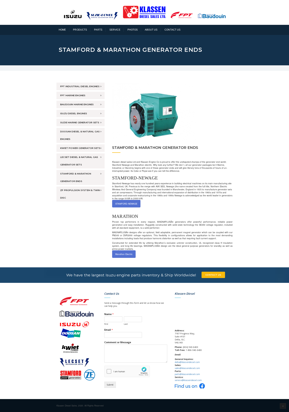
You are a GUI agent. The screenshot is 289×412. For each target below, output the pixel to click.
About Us (151, 29)
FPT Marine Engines (72, 95)
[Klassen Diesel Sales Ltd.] (144, 12)
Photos (132, 29)
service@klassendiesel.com (188, 380)
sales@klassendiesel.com (187, 368)
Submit (110, 384)
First (106, 324)
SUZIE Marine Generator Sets (79, 122)
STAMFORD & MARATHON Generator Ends (75, 177)
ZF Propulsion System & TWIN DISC (80, 194)
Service (114, 29)
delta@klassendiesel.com (187, 362)
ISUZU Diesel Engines (73, 113)
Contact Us (172, 29)
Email (108, 329)
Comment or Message (117, 342)
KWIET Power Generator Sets (80, 148)
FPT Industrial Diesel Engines (79, 86)
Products (80, 29)
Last (126, 324)
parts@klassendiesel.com (187, 374)
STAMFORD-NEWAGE (126, 203)
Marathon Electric (123, 254)
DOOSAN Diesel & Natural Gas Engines (80, 135)
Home (62, 29)
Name (109, 314)
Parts (98, 29)
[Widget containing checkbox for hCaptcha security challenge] (127, 371)
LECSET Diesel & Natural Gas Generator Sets (79, 161)
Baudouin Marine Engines (77, 104)
